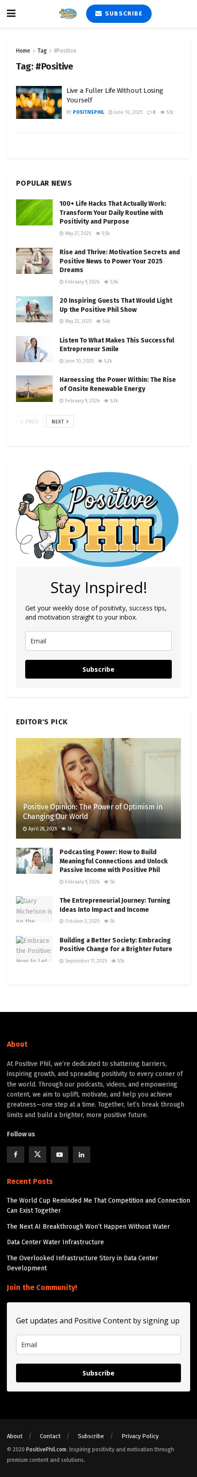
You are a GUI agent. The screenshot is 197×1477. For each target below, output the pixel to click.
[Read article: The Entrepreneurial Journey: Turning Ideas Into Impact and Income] (34, 909)
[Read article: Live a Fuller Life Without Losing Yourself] (39, 102)
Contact (50, 1436)
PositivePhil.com (46, 1449)
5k (69, 829)
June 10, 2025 (127, 112)
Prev (31, 422)
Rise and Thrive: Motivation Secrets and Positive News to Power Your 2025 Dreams (120, 261)
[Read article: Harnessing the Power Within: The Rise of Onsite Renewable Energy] (34, 388)
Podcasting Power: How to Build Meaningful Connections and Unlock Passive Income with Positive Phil (114, 861)
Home (23, 51)
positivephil (88, 112)
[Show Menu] (11, 13)
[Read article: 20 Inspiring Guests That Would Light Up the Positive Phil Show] (34, 309)
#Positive (65, 51)
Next (59, 422)
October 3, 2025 (81, 921)
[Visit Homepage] (68, 14)
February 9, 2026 (81, 282)
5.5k (104, 233)
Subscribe (122, 13)
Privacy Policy (140, 1436)
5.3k (107, 361)
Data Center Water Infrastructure (55, 1242)
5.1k (169, 112)
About (14, 1436)
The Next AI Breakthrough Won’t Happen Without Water (88, 1227)
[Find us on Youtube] (59, 1154)
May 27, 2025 (77, 233)
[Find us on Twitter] (37, 1154)
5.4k (105, 321)
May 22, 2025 (78, 321)
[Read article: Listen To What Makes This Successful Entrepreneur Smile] (34, 349)
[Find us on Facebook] (15, 1154)
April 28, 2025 (42, 829)
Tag (42, 51)
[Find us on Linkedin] (81, 1154)
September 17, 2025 (85, 961)
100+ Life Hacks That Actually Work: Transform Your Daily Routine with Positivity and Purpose (113, 212)
